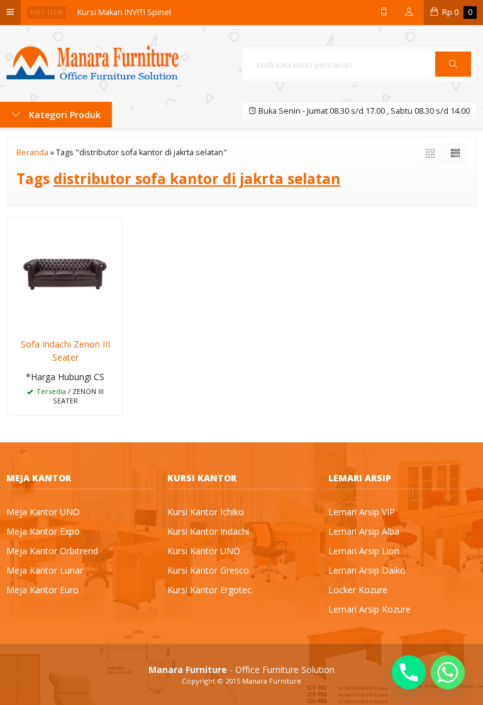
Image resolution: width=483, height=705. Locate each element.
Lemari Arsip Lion (363, 551)
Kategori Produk (63, 115)
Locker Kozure (357, 590)
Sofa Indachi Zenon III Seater (65, 350)
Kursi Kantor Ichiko (205, 512)
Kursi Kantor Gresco (208, 570)
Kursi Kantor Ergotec (209, 590)
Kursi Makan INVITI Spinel (124, 12)
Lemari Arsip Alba (363, 531)
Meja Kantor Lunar (44, 570)
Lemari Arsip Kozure (369, 609)
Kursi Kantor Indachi (208, 531)
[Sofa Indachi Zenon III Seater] (65, 273)
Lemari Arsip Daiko (367, 570)
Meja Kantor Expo (43, 531)
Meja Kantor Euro (42, 590)
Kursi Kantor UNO (203, 551)
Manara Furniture (271, 681)
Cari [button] (453, 76)
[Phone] (409, 672)
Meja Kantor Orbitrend (52, 551)
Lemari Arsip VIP (361, 512)
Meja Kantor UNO (43, 512)
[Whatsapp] (448, 672)
